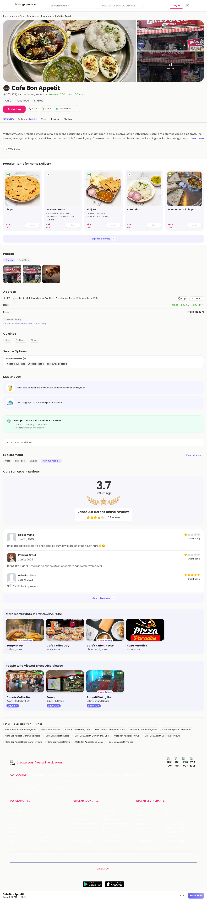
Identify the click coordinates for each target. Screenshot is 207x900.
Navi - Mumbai (18, 832)
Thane (44, 832)
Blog (57, 854)
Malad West (79, 836)
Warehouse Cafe (174, 823)
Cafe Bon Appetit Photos (57, 735)
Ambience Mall (111, 819)
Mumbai (45, 828)
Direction (198, 298)
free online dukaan (48, 762)
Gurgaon (46, 811)
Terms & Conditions (103, 854)
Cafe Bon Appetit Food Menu (89, 742)
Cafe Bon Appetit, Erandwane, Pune (92, 735)
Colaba (107, 832)
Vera (189, 854)
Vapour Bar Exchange (146, 828)
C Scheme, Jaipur (113, 828)
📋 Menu (46, 108)
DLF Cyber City (80, 819)
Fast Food (20, 340)
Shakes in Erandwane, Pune (143, 729)
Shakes (34, 340)
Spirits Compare (82, 854)
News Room (19, 854)
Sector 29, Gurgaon (114, 815)
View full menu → (195, 455)
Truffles (139, 811)
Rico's (168, 836)
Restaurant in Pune (50, 729)
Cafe (7, 340)
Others (158, 873)
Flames (169, 819)
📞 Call (33, 108)
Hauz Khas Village (82, 840)
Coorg (44, 836)
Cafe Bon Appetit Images (121, 742)
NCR (43, 823)
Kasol (13, 840)
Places (131, 854)
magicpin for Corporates (171, 854)
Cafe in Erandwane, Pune (77, 729)
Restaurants (37, 774)
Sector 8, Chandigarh (84, 823)
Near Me (66, 854)
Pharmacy (129, 774)
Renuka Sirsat (27, 555)
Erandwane (32, 16)
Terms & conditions (20, 442)
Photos (9, 260)
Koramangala (80, 811)
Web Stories (109, 859)
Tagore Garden (111, 840)
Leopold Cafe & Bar (176, 832)
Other (142, 774)
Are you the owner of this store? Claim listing (25, 323)
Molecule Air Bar (143, 823)
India (14, 16)
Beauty (52, 774)
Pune (22, 16)
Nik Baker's (140, 819)
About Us (32, 854)
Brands (151, 854)
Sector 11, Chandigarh (84, 828)
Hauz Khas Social (174, 840)
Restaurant (46, 16)
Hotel (116, 774)
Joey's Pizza (141, 836)
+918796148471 (195, 312)
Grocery (76, 774)
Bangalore (16, 815)
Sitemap (120, 854)
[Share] (77, 109)
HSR (74, 815)
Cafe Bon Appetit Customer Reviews (162, 735)
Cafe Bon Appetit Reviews (126, 735)
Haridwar (45, 840)
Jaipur (13, 823)
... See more (196, 138)
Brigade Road (110, 811)
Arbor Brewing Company (148, 815)
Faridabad (46, 819)
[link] (22, 200)
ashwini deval (27, 575)
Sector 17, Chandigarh (115, 823)
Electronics (103, 774)
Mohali (14, 828)
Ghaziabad (16, 819)
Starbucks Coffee (144, 832)
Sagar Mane (26, 535)
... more (50, 219)
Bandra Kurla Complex (84, 832)
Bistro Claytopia (174, 811)
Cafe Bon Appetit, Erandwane (176, 729)
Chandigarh (47, 815)
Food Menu (24, 260)
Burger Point (172, 815)
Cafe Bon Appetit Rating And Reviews (23, 742)
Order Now (14, 109)
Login (176, 5)
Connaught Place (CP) (116, 836)
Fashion (64, 774)
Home (6, 16)
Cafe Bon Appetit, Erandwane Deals (22, 735)
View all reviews (101, 598)
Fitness (89, 774)
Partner (141, 854)
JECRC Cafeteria (174, 828)
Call (182, 895)
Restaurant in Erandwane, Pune (20, 729)
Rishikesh (15, 836)
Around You (46, 854)
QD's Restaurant (144, 840)
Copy (184, 298)
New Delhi (15, 811)
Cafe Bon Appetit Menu (58, 742)
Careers (96, 859)
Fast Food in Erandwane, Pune (110, 729)
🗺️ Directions (63, 108)
